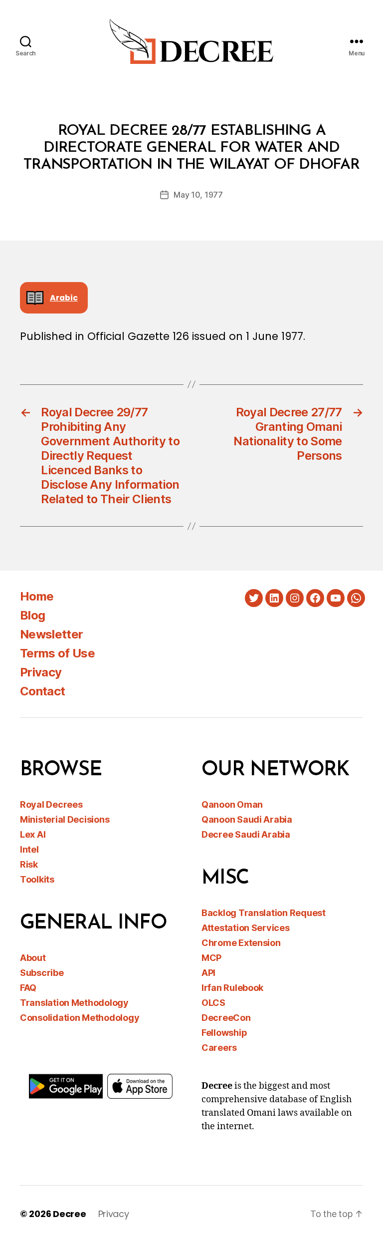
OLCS (213, 1002)
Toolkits (37, 879)
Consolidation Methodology (79, 1017)
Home (36, 596)
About (33, 957)
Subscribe (42, 972)
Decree (69, 1214)
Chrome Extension (241, 942)
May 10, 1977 (198, 195)
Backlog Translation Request (263, 913)
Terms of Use (57, 653)
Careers (219, 1047)
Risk (29, 864)
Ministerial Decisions (64, 819)
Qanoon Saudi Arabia (246, 819)
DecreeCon (226, 1017)
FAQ (28, 987)
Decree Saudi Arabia (245, 834)
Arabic (64, 298)
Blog (32, 615)
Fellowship (224, 1032)
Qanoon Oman (232, 804)
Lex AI (32, 834)
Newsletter (51, 634)
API (208, 972)
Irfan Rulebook (232, 987)
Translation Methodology (74, 1002)
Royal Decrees (51, 804)
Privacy (40, 672)
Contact (42, 691)
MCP (211, 957)
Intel (29, 849)
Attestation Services (245, 928)
